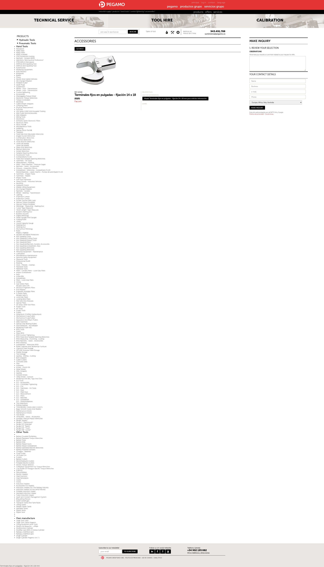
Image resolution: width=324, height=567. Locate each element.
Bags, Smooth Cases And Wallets (28, 409)
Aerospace (20, 49)
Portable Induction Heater (26, 491)
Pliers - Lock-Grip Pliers (25, 280)
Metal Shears (21, 369)
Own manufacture (25, 518)
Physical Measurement (24, 107)
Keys (18, 274)
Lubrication (20, 253)
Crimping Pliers (22, 106)
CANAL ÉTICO (158, 558)
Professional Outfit (23, 261)
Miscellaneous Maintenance (26, 255)
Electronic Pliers (22, 123)
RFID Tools (20, 329)
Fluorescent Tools (22, 155)
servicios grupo (214, 6)
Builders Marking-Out (24, 212)
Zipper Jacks (21, 510)
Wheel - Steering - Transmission (28, 193)
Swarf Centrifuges (22, 501)
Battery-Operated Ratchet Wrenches (29, 448)
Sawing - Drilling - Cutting (26, 356)
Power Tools (20, 307)
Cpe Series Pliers (22, 284)
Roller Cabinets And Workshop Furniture (31, 346)
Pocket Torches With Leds (26, 200)
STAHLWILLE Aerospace (25, 62)
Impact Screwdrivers (23, 272)
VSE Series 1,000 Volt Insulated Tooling (30, 111)
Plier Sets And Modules (24, 301)
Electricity (19, 102)
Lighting (19, 195)
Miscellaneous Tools (23, 126)
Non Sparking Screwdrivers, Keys (28, 246)
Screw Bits (20, 276)
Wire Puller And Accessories (26, 113)
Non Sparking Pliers (23, 242)
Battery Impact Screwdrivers (26, 446)
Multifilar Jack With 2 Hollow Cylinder (30, 530)
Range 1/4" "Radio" (23, 426)
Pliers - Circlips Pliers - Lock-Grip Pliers (30, 271)
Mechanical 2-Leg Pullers (25, 316)
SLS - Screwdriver (22, 400)
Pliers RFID (20, 333)
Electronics (20, 119)
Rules (18, 231)
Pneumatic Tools (27, 43)
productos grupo (191, 6)
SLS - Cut (19, 386)
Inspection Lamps (23, 197)
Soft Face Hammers (23, 180)
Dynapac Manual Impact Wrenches (29, 418)
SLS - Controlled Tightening (26, 384)
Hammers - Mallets (23, 176)
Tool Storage (21, 354)
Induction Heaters (23, 484)
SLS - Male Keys (22, 392)
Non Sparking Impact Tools (26, 240)
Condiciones (269, 114)
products (198, 11)
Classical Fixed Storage (24, 348)
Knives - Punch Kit (23, 367)
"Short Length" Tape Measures (27, 210)
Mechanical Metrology (24, 229)
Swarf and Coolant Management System (31, 497)
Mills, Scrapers (21, 371)
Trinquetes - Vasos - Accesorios (28, 417)
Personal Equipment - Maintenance (29, 252)
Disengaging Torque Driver (26, 96)
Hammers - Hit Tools (24, 161)
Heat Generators (22, 478)
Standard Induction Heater (26, 493)
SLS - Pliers (20, 396)
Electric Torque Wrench (25, 465)
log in (203, 2)
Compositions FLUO (24, 157)
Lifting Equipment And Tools (27, 524)
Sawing (19, 373)
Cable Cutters (21, 360)
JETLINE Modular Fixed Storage (28, 350)
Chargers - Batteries (23, 451)
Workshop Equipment (24, 70)
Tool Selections (22, 403)
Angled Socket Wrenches (25, 136)
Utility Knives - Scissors (24, 377)
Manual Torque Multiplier (25, 202)
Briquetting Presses (23, 499)
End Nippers (20, 290)
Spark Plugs (20, 85)
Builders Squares (22, 214)
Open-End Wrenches (24, 147)
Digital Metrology (22, 216)
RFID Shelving (21, 343)
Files (17, 363)
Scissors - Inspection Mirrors (26, 168)
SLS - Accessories (22, 382)
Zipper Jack (20, 512)
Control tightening (23, 92)
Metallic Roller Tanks (23, 506)
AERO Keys (20, 51)
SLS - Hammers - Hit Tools (26, 388)
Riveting (19, 263)
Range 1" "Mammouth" (24, 422)
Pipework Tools (22, 259)
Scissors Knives (21, 375)
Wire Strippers (21, 115)
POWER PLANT (22, 83)
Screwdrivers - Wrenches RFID (27, 345)
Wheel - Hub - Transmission (26, 89)
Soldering (19, 128)
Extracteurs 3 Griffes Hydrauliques (28, 314)
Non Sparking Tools (23, 236)
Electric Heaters (22, 474)
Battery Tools (21, 440)
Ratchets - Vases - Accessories (27, 166)
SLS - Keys (20, 390)
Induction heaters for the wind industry (30, 489)
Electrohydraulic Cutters (25, 461)
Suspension (20, 87)
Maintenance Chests (24, 411)
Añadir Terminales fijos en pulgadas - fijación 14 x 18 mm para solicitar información (175, 98)
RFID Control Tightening (25, 335)
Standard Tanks (22, 508)
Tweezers (19, 132)
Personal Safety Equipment (26, 257)
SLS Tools (19, 381)
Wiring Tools (20, 117)
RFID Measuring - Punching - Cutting (30, 339)
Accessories (20, 94)
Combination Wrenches (25, 138)
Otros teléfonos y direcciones (198, 553)
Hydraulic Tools (27, 40)
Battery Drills (20, 442)
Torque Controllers (23, 100)
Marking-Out (21, 225)
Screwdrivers (20, 278)
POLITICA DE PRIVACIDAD (132, 558)
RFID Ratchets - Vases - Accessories (29, 341)
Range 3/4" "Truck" (23, 428)
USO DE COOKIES (147, 558)
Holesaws (19, 365)
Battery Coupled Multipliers (26, 436)
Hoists (18, 480)
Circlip (18, 282)
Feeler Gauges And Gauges (26, 217)
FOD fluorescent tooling (25, 56)
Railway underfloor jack (25, 532)
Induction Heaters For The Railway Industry (32, 487)
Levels (18, 221)
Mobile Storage (21, 352)
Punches (19, 109)
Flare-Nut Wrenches (23, 140)
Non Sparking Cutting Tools (26, 238)
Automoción (21, 68)
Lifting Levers (21, 505)
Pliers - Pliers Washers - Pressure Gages (31, 164)
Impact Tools (21, 178)
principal (195, 2)
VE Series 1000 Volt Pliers (25, 305)
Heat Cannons (21, 476)
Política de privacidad (256, 114)
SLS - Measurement (23, 394)
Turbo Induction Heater (25, 495)
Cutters (19, 457)
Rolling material (22, 405)
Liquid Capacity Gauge (24, 223)
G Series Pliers (21, 293)
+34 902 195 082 (197, 550)
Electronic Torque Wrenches (26, 98)
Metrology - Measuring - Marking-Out (30, 206)
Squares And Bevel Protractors (27, 235)
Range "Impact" (22, 420)
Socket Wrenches (22, 151)
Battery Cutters (21, 459)
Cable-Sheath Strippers (24, 104)
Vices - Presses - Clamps (25, 265)
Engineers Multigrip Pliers (25, 291)
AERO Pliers (20, 52)
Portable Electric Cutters (25, 463)
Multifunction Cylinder (24, 528)
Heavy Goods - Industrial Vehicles (29, 181)
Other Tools (22, 432)
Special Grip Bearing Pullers (26, 324)
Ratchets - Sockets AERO (25, 58)
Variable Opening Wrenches (26, 153)
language (221, 2)
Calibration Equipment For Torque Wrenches (33, 467)
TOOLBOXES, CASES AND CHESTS (29, 407)
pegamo (172, 6)
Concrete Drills (21, 362)
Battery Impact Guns (24, 444)
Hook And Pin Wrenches (25, 142)
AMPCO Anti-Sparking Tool (26, 64)
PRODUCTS (23, 36)
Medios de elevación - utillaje (27, 526)
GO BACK (80, 49)
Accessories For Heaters (25, 486)
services (217, 11)
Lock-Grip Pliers (22, 297)
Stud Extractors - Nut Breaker (27, 326)
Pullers (18, 312)
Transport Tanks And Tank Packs (28, 503)
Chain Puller (20, 453)
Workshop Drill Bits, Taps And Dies (29, 379)
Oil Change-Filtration (24, 81)
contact (211, 2)
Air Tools (19, 308)
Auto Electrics (21, 71)
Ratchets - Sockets (23, 191)
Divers (18, 77)
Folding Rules (21, 219)
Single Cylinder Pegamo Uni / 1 (27, 538)
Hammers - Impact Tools (25, 174)
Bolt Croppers (21, 358)
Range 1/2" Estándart (24, 424)
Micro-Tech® (21, 125)
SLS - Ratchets (21, 398)
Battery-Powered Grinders (25, 450)
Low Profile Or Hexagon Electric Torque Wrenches (35, 469)
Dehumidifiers (21, 472)
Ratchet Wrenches (23, 149)
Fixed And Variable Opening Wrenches (30, 159)
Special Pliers (21, 303)
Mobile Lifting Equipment (25, 187)
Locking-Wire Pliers (23, 299)
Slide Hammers (22, 322)
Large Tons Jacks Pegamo (26, 522)
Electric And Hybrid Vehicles (26, 79)
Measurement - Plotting (25, 162)
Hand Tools (22, 46)
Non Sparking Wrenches (25, 248)
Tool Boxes (20, 415)
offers (208, 11)
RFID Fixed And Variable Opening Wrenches (32, 337)
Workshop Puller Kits (24, 327)
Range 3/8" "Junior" (23, 430)
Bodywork (20, 73)
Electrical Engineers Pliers (25, 288)
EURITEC (19, 470)
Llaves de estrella (22, 143)
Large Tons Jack (22, 520)
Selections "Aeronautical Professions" (30, 60)
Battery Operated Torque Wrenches (29, 438)
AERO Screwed (21, 54)
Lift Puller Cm (21, 455)
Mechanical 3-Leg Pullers (25, 318)
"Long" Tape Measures (24, 208)
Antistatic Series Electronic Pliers (28, 121)
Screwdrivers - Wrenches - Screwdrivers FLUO (33, 170)
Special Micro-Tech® (24, 130)
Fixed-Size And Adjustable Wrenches (30, 134)
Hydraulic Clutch (22, 185)
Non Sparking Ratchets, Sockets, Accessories (32, 244)
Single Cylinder (21, 536)
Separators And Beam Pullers (27, 320)
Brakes (18, 75)
